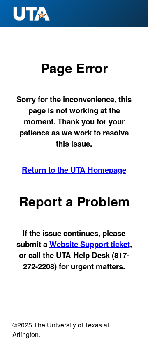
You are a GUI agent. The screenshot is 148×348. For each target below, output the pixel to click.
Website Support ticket (89, 244)
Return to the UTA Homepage (74, 169)
